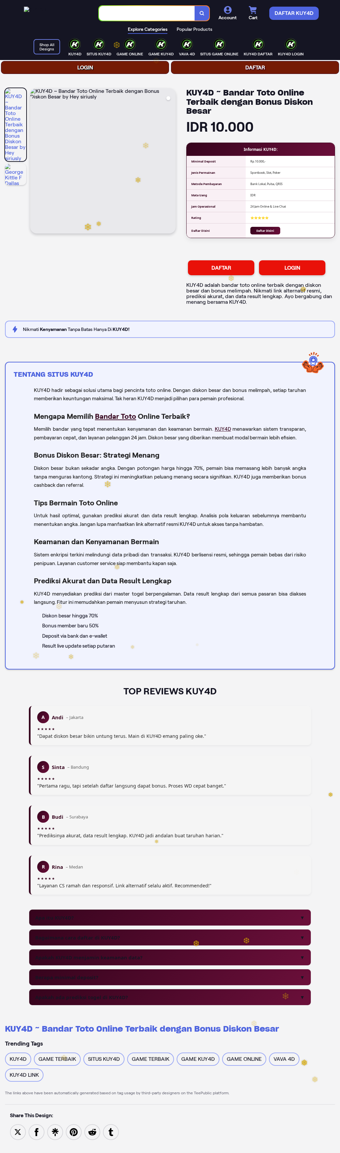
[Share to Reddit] (92, 1131)
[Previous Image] (35, 161)
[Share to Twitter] (18, 1131)
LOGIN (85, 67)
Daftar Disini (265, 230)
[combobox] (147, 13)
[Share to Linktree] (55, 1131)
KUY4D (223, 429)
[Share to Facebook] (36, 1131)
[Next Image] (170, 161)
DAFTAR (255, 67)
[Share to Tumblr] (111, 1131)
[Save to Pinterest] (74, 1131)
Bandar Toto (115, 416)
